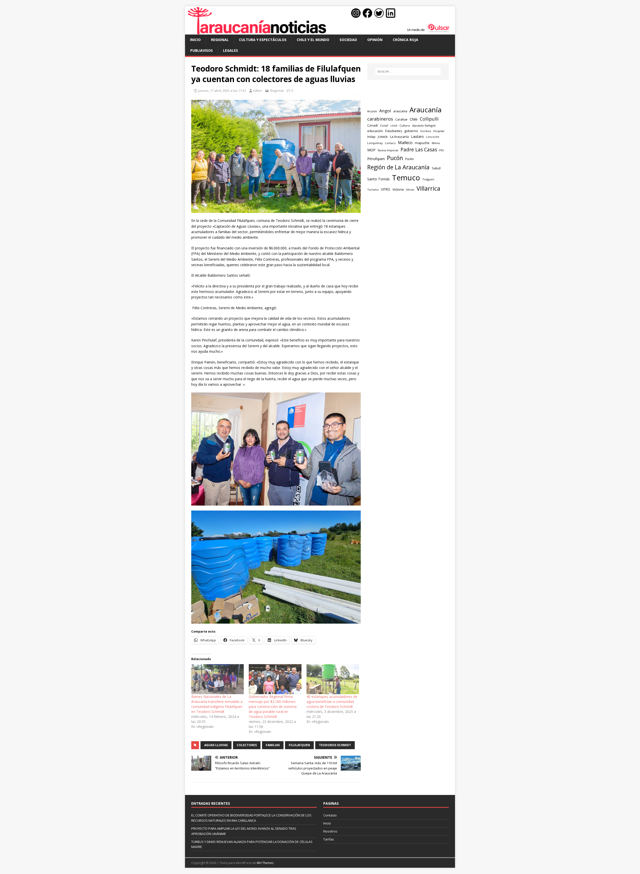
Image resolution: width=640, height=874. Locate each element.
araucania (400, 111)
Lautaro (417, 136)
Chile (414, 119)
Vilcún (410, 189)
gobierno (411, 131)
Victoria (398, 189)
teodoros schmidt (335, 745)
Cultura (405, 125)
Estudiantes (393, 131)
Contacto (330, 815)
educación (375, 131)
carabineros (380, 119)
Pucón (395, 158)
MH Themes (265, 863)
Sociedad (348, 39)
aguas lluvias (216, 745)
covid (393, 125)
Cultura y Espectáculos (262, 39)
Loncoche (432, 137)
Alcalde (372, 111)
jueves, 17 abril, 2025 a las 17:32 (222, 90)
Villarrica (428, 188)
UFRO (385, 189)
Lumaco (390, 143)
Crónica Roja (405, 39)
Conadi (372, 125)
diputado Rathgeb (424, 125)
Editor (257, 90)
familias (273, 745)
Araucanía (426, 109)
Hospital (438, 131)
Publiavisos (201, 50)
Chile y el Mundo (313, 39)
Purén (409, 159)
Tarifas (328, 839)
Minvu (436, 143)
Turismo (373, 189)
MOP (371, 150)
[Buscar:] (408, 71)
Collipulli (429, 119)
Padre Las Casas (418, 149)
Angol (385, 111)
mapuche (422, 143)
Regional (220, 39)
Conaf (384, 125)
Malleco (405, 142)
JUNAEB (383, 137)
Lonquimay (375, 143)
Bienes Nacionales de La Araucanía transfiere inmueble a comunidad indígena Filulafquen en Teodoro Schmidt (216, 704)
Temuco (406, 178)
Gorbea (425, 131)
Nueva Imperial (388, 150)
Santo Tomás (378, 179)
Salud (436, 168)
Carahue (401, 119)
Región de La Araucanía (398, 167)
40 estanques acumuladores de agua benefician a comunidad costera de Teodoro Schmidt (331, 701)
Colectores (247, 745)
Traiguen (428, 179)
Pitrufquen (376, 158)
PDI (441, 150)
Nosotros (330, 831)
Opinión (374, 39)
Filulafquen (299, 745)
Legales (230, 50)
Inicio (195, 39)
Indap (371, 137)
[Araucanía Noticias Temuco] (320, 31)
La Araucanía (399, 137)
